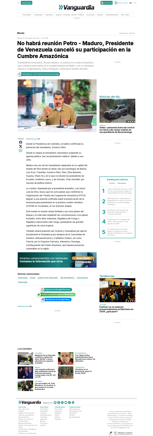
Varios (57, 415)
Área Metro (27, 15)
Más (127, 15)
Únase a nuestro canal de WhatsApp (58, 294)
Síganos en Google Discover (57, 290)
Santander (38, 15)
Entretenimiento (112, 15)
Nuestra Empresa (24, 423)
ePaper (21, 411)
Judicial (59, 15)
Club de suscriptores (26, 415)
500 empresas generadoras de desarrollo (75, 411)
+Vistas (112, 183)
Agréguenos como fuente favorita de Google (40, 74)
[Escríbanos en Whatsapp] (73, 402)
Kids (122, 15)
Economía (90, 15)
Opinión (100, 15)
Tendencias (79, 367)
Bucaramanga (80, 353)
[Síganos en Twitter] (58, 402)
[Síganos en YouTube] (65, 402)
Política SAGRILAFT (114, 423)
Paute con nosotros (25, 419)
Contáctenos (23, 421)
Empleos (58, 413)
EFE (39, 139)
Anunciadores (23, 417)
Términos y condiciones (27, 433)
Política (81, 15)
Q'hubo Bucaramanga (74, 416)
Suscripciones (23, 409)
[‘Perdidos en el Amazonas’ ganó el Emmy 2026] (65, 372)
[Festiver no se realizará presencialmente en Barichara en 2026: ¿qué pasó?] (117, 290)
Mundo (74, 15)
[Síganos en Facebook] (55, 402)
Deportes (49, 15)
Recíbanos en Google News (58, 299)
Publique (58, 419)
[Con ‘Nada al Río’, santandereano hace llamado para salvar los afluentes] (65, 358)
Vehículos (58, 411)
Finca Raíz (58, 409)
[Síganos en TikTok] (69, 402)
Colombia (66, 15)
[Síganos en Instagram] (62, 402)
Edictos (57, 417)
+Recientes (121, 183)
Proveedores (23, 431)
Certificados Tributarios (27, 429)
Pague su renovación (26, 413)
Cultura (102, 305)
